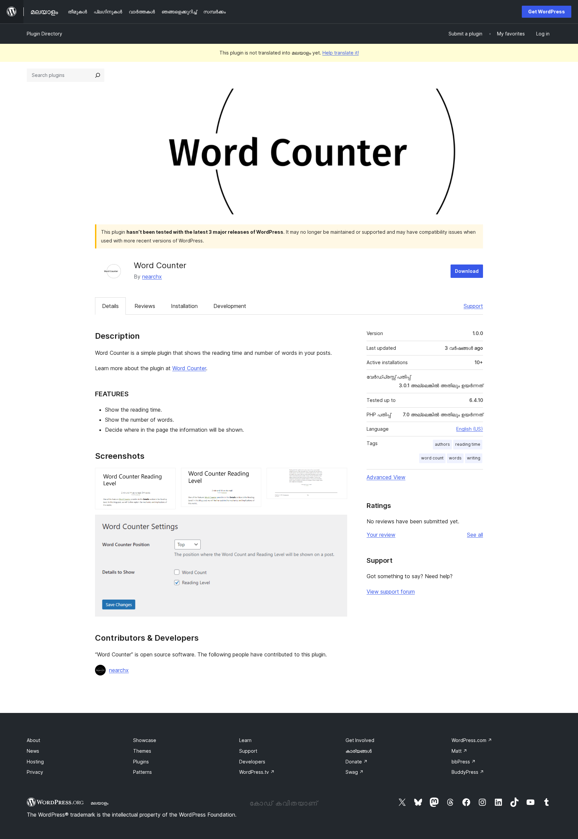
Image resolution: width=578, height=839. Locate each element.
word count (432, 457)
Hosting (35, 761)
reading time (467, 444)
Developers (252, 761)
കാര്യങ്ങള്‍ (359, 751)
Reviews (144, 306)
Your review (381, 534)
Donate (357, 761)
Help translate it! (340, 53)
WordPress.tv (257, 772)
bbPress (464, 761)
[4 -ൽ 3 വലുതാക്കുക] (338, 477)
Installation (184, 306)
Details (110, 306)
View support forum (391, 591)
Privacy (35, 772)
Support (473, 306)
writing (473, 457)
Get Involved (360, 740)
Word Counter (189, 368)
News (33, 751)
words (455, 457)
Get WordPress (546, 11)
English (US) (469, 429)
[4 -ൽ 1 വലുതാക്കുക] (166, 477)
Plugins (141, 761)
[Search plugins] (97, 75)
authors (442, 444)
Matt (459, 751)
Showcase (144, 740)
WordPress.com (472, 740)
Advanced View (386, 477)
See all (475, 534)
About (33, 740)
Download (467, 271)
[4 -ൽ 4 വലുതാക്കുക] (338, 523)
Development (229, 306)
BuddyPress (468, 772)
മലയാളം (99, 803)
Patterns (142, 772)
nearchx (152, 276)
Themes (142, 751)
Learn (245, 740)
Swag (355, 772)
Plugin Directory (44, 33)
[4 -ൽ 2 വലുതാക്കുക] (252, 477)
